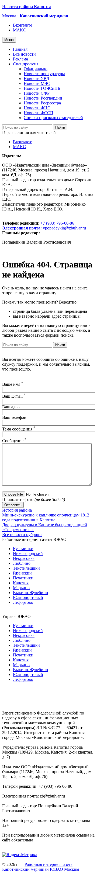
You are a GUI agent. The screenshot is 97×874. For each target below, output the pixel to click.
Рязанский (22, 573)
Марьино (21, 587)
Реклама (20, 59)
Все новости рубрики (22, 534)
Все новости (24, 54)
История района (17, 510)
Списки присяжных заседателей (53, 117)
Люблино (21, 563)
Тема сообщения (18, 429)
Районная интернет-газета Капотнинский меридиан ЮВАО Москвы (40, 867)
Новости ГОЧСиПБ (42, 88)
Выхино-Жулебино (30, 592)
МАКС (19, 30)
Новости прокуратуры (44, 73)
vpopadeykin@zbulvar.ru (64, 228)
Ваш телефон (14, 417)
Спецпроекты (25, 64)
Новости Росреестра (42, 103)
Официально (35, 68)
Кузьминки (23, 548)
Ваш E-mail (14, 396)
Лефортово (23, 602)
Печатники (23, 578)
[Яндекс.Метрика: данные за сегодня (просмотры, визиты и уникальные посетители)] (19, 854)
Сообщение (14, 440)
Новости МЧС (37, 83)
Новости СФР (37, 93)
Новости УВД (36, 78)
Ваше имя (12, 384)
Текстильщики (26, 568)
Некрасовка (23, 558)
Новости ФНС (37, 108)
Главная (20, 49)
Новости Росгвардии (43, 98)
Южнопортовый (28, 597)
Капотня (21, 582)
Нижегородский (28, 553)
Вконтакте (22, 25)
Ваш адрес (11, 406)
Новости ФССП (38, 112)
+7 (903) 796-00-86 (38, 225)
